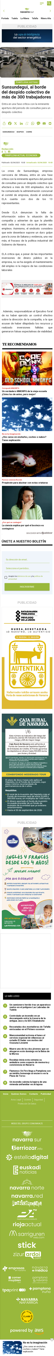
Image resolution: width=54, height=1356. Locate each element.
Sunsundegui (8, 132)
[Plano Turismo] (40, 1279)
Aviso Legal (16, 1100)
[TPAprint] (14, 1290)
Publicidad (46, 1094)
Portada (5, 18)
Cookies (27, 1100)
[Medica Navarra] (40, 1269)
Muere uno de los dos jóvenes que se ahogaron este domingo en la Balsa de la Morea (27, 1051)
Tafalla (35, 18)
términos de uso (24, 576)
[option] (27, 11)
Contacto (33, 1094)
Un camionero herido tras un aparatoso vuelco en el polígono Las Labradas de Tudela (27, 1007)
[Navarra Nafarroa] (27, 1300)
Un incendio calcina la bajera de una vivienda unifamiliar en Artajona (25, 1083)
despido (20, 132)
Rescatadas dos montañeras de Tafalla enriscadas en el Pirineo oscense (27, 1028)
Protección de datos (27, 1104)
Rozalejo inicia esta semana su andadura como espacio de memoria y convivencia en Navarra (26, 1062)
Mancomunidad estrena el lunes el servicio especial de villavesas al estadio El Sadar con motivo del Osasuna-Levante (24, 1039)
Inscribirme (27, 586)
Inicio (5, 1094)
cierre (29, 132)
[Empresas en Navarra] (14, 1269)
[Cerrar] (52, 1339)
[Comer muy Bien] (14, 1279)
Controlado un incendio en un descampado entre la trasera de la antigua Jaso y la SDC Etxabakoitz (25, 1018)
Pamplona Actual (27, 82)
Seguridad (38, 1100)
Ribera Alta (46, 18)
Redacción (7, 149)
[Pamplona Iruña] (40, 1290)
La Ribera (24, 18)
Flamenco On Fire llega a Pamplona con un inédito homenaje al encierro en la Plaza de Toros (27, 1073)
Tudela (14, 18)
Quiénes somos (18, 1094)
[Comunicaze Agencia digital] (27, 1112)
